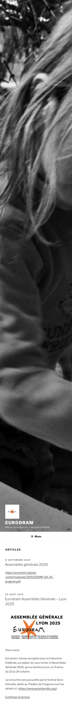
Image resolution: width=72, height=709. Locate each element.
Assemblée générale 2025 (26, 564)
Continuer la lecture (17, 697)
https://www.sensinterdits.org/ (37, 688)
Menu (38, 536)
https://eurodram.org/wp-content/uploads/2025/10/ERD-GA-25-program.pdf (29, 577)
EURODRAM (19, 522)
